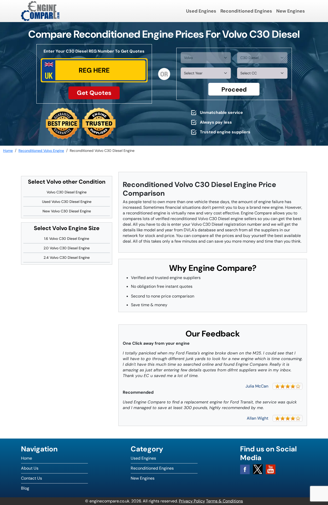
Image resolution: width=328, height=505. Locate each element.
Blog (25, 488)
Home (26, 458)
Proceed (234, 89)
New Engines (290, 11)
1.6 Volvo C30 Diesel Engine (66, 238)
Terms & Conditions (224, 501)
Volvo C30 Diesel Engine (67, 192)
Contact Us (31, 478)
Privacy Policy (192, 501)
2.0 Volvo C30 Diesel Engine (67, 248)
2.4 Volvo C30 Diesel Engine (67, 257)
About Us (29, 468)
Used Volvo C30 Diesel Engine (66, 201)
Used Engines (201, 11)
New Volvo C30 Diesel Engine (67, 211)
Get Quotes (94, 93)
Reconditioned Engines (246, 11)
